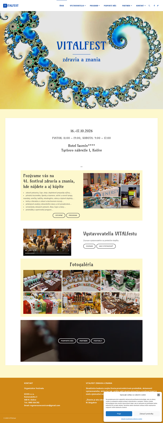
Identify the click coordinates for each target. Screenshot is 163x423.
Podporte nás (67, 341)
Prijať (119, 414)
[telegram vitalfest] (158, 5)
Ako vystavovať (106, 246)
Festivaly (98, 341)
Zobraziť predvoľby (146, 414)
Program (73, 215)
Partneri (83, 341)
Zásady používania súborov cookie (131, 419)
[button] (158, 395)
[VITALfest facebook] (154, 5)
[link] (149, 5)
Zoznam (89, 246)
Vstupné (59, 215)
